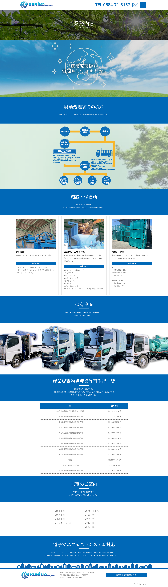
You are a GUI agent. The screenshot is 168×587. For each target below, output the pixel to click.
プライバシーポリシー (141, 584)
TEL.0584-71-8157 (112, 4)
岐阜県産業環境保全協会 (126, 575)
